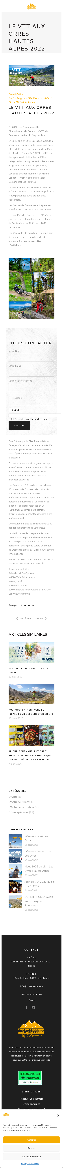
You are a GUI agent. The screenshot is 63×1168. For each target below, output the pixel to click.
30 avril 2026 (31, 844)
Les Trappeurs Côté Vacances (27, 98)
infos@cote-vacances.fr (31, 986)
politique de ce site (37, 419)
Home (12, 56)
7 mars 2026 (15, 763)
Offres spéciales (18, 812)
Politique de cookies (30, 1163)
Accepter (31, 1140)
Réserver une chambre (31, 1098)
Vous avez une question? (31, 1109)
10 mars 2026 (16, 718)
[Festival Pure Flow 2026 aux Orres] (31, 652)
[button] (58, 1115)
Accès (32, 1000)
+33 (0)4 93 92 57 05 (31, 994)
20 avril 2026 (31, 909)
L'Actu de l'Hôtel (19, 802)
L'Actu (21, 56)
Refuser (31, 1148)
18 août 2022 (15, 94)
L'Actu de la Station (25, 102)
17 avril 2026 (15, 676)
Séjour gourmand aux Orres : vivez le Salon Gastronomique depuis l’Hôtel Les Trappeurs (30, 755)
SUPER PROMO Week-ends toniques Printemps (39, 901)
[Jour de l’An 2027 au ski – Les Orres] (15, 886)
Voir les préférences (31, 1156)
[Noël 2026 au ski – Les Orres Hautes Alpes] (15, 871)
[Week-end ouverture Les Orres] (15, 856)
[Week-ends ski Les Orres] (15, 841)
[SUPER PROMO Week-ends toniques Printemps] (15, 901)
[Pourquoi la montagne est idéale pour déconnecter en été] (31, 694)
